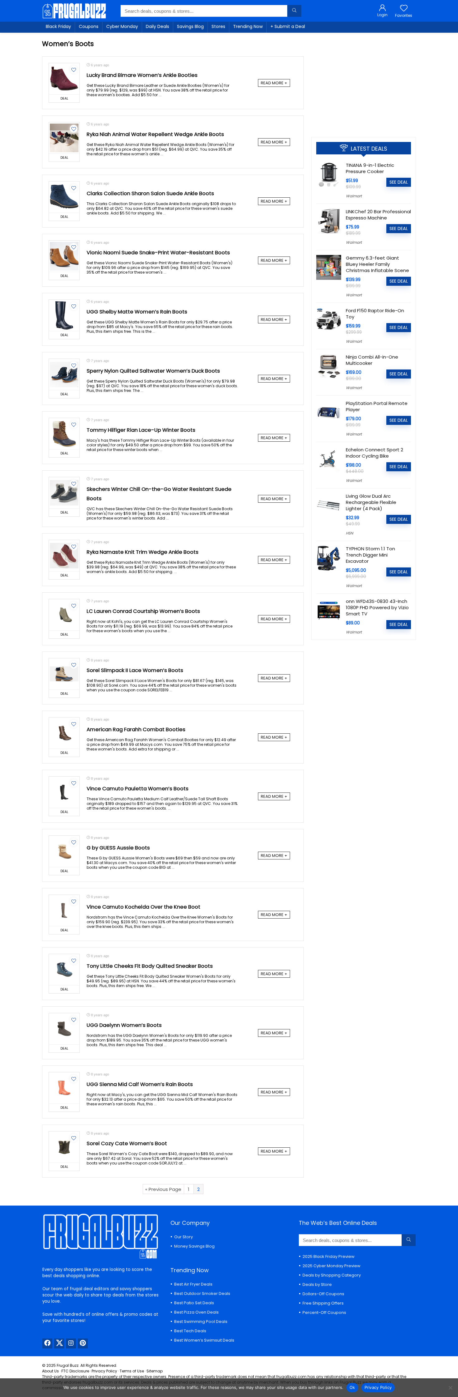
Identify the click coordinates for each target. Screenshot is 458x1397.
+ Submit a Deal (287, 26)
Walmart (354, 196)
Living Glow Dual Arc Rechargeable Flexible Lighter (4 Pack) (371, 502)
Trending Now (248, 26)
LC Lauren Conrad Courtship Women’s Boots (143, 611)
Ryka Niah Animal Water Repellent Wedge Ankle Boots (155, 134)
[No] (450, 1388)
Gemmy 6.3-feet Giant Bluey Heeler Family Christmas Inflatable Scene (377, 264)
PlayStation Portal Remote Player (377, 406)
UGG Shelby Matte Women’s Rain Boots (137, 311)
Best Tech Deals (190, 1331)
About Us (50, 1371)
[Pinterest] (83, 1343)
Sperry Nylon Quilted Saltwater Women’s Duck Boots (153, 370)
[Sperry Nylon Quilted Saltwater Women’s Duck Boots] (64, 374)
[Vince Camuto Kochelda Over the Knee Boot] (64, 910)
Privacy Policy (104, 1371)
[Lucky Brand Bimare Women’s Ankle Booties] (64, 78)
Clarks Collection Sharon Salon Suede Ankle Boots (150, 193)
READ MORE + (274, 83)
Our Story (183, 1237)
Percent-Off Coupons (324, 1312)
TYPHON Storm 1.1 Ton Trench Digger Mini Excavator (370, 554)
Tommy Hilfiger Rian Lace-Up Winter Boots (141, 430)
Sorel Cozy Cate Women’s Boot (127, 1143)
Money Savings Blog (194, 1246)
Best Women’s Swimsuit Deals (204, 1340)
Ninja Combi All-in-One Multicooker (372, 360)
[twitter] (59, 1343)
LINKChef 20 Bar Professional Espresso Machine (378, 214)
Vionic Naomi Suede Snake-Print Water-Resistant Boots (158, 252)
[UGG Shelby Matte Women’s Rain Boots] (64, 315)
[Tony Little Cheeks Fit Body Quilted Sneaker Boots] (64, 969)
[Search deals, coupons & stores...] (294, 11)
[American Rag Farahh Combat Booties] (64, 733)
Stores (218, 26)
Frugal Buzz (68, 1365)
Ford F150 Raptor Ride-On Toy (375, 313)
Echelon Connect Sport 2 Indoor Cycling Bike (374, 452)
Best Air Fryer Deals (193, 1284)
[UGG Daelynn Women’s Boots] (64, 1028)
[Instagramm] (71, 1343)
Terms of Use (132, 1371)
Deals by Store (317, 1284)
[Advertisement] (363, 82)
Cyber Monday (122, 26)
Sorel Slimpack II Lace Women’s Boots (135, 670)
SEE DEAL (398, 182)
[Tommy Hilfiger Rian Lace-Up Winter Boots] (64, 433)
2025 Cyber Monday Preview (331, 1266)
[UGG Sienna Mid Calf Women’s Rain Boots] (64, 1087)
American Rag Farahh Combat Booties (136, 729)
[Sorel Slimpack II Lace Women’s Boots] (64, 673)
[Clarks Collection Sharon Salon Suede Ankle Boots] (64, 197)
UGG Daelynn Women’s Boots (124, 1025)
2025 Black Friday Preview (329, 1256)
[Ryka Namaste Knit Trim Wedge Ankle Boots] (64, 555)
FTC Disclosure (75, 1371)
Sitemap (154, 1371)
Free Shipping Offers (323, 1303)
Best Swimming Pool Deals (200, 1321)
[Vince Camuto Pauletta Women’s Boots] (64, 792)
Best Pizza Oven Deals (196, 1312)
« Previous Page (163, 1189)
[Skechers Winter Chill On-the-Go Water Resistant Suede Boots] (64, 492)
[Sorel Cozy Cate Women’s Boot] (64, 1147)
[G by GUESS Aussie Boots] (64, 851)
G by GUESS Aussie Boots (118, 847)
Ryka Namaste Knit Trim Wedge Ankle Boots (142, 552)
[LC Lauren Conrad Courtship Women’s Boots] (64, 614)
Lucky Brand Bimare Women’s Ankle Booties (142, 75)
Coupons (88, 26)
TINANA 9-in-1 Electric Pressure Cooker (370, 168)
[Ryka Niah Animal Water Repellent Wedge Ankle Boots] (64, 137)
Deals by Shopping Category (332, 1275)
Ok (352, 1387)
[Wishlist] (404, 8)
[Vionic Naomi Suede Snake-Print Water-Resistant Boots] (64, 256)
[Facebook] (47, 1343)
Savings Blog (190, 26)
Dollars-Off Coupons (323, 1294)
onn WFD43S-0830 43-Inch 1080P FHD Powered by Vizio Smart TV (377, 607)
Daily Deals (157, 26)
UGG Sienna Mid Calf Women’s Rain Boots (140, 1084)
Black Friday (58, 26)
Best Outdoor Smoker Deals (202, 1293)
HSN (349, 533)
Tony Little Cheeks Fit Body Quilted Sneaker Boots (150, 966)
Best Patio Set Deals (194, 1303)
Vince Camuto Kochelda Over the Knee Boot (143, 906)
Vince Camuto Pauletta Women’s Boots (137, 788)
